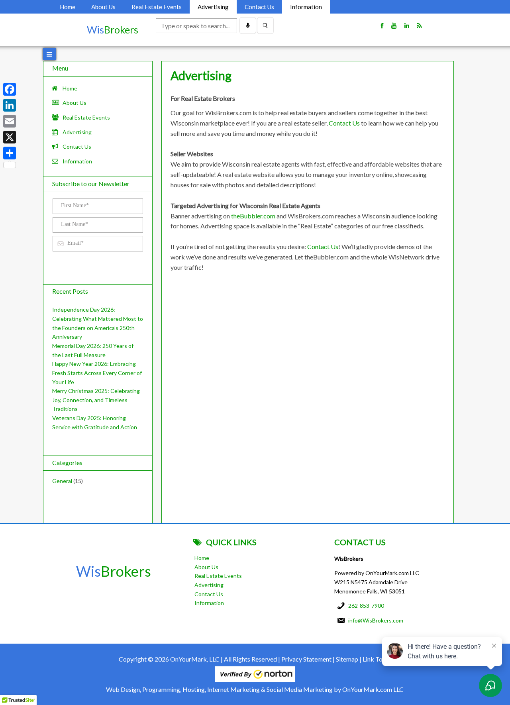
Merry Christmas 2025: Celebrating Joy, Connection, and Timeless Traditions (96, 399)
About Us (103, 6)
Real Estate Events (156, 6)
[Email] (10, 121)
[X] (10, 137)
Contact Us (259, 6)
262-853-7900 (366, 605)
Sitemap (347, 659)
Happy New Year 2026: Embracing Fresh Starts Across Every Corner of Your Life (97, 372)
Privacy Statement (306, 659)
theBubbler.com (253, 216)
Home (67, 6)
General (62, 480)
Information (306, 6)
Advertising (213, 6)
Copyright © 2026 (144, 659)
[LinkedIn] (10, 105)
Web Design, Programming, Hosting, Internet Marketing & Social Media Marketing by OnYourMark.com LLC (255, 689)
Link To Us (377, 659)
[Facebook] (10, 89)
